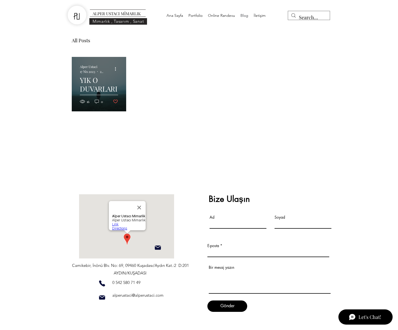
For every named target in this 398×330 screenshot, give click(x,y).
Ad (212, 217)
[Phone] (102, 283)
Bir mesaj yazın (221, 267)
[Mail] (157, 247)
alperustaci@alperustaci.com (138, 295)
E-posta (213, 246)
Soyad (280, 217)
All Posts (81, 40)
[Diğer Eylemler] (117, 69)
